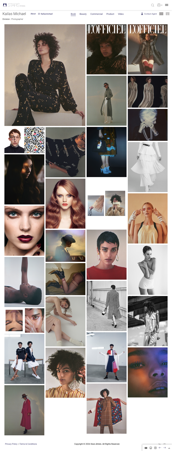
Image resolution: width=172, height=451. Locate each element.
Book (73, 14)
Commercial (96, 14)
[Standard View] (167, 13)
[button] (159, 5)
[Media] (146, 447)
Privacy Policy (11, 444)
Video (121, 14)
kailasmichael (46, 14)
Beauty (83, 14)
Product (110, 14)
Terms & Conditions (28, 444)
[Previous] (160, 448)
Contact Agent (150, 14)
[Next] (164, 448)
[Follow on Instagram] (155, 448)
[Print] (150, 448)
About (33, 14)
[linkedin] (160, 444)
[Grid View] (161, 13)
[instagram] (164, 444)
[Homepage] (14, 5)
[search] (152, 5)
